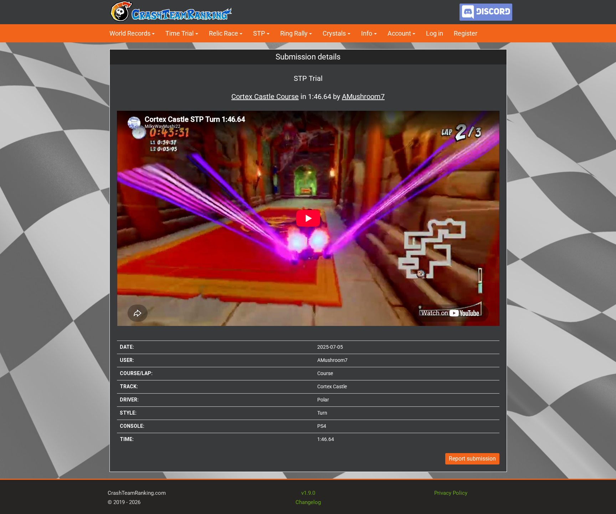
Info (366, 33)
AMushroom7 (332, 360)
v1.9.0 (308, 493)
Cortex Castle (332, 386)
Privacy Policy (450, 493)
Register (465, 33)
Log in (434, 33)
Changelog (308, 502)
